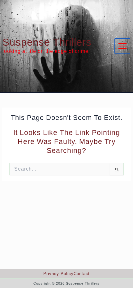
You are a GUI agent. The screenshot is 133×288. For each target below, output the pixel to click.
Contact (82, 273)
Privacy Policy (58, 273)
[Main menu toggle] (122, 46)
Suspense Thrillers (47, 42)
